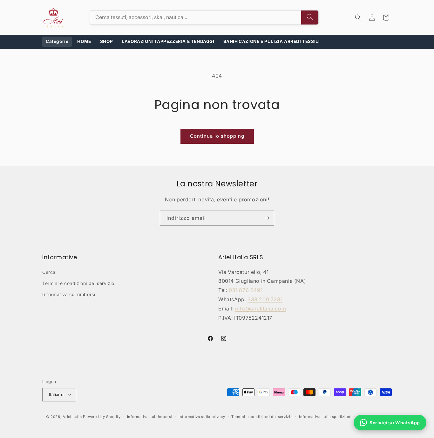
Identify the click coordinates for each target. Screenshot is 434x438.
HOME (84, 41)
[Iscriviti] (267, 218)
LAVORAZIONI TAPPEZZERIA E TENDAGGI (168, 41)
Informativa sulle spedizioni (325, 416)
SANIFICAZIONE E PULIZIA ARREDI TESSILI (271, 41)
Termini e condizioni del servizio (78, 283)
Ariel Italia (72, 416)
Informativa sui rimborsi (68, 294)
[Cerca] (309, 17)
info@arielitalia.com (260, 308)
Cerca (49, 272)
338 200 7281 (265, 299)
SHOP (106, 41)
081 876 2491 (245, 290)
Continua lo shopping (217, 136)
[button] (358, 17)
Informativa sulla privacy (202, 416)
